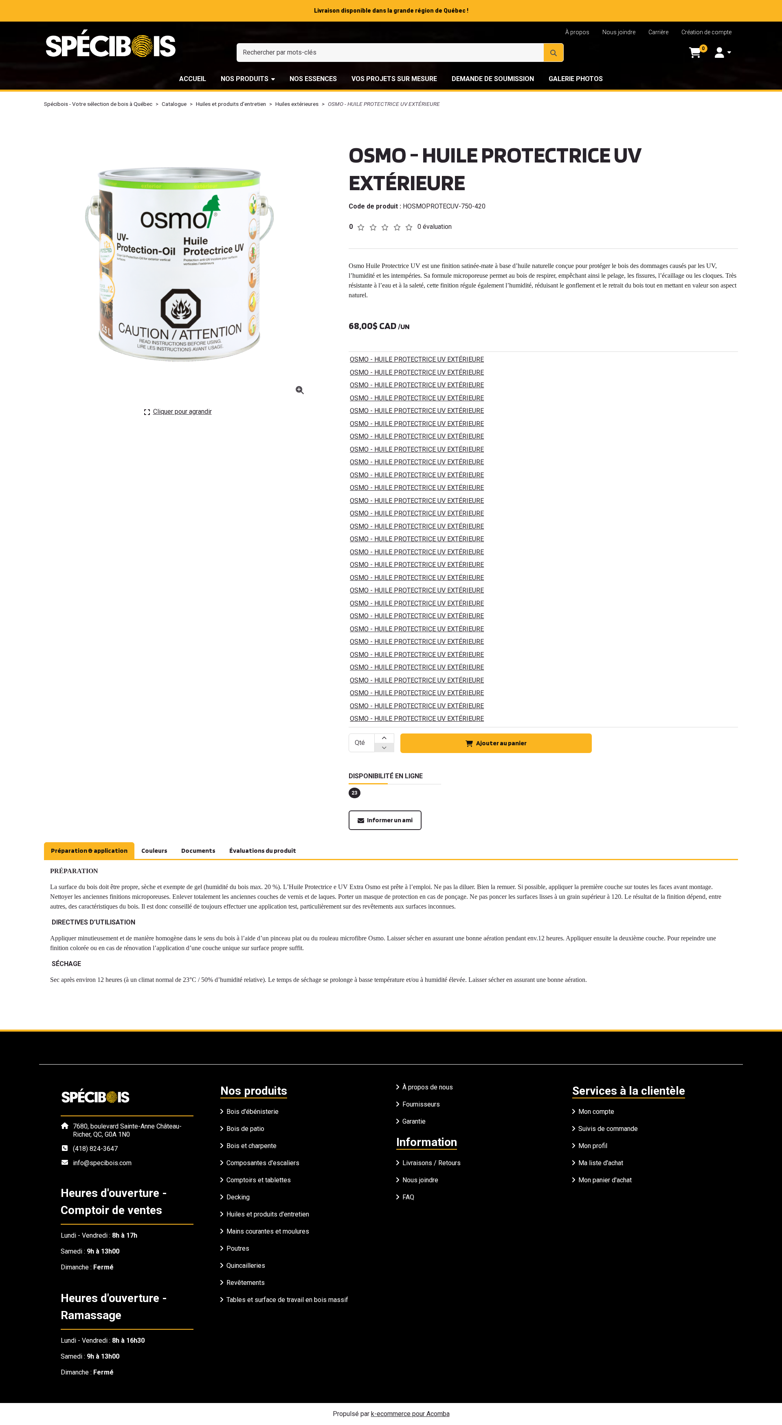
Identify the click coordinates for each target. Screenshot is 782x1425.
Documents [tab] (198, 850)
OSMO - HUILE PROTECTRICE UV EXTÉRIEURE (417, 359)
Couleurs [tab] (154, 850)
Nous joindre (618, 32)
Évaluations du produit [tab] (262, 850)
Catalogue (174, 104)
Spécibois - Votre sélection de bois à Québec (98, 104)
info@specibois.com (102, 1163)
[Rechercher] (553, 52)
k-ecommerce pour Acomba (410, 1414)
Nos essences (313, 79)
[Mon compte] (723, 52)
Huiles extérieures (297, 104)
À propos (577, 32)
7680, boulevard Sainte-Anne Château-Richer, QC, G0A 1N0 (127, 1130)
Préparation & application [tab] (89, 850)
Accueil (192, 79)
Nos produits (244, 79)
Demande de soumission (493, 79)
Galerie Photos (576, 79)
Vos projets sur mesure (394, 79)
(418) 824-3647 (95, 1149)
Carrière (658, 32)
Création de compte (706, 32)
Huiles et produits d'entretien (231, 104)
